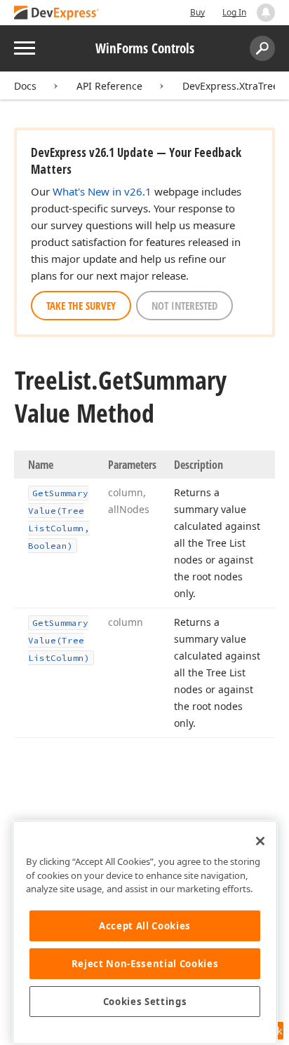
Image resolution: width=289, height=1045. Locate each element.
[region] (145, 932)
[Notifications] (266, 13)
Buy (197, 12)
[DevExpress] (57, 14)
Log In (234, 12)
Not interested (184, 306)
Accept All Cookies (145, 926)
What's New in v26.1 (102, 191)
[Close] (260, 841)
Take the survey (81, 306)
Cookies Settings (145, 1001)
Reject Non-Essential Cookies (145, 963)
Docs (25, 86)
